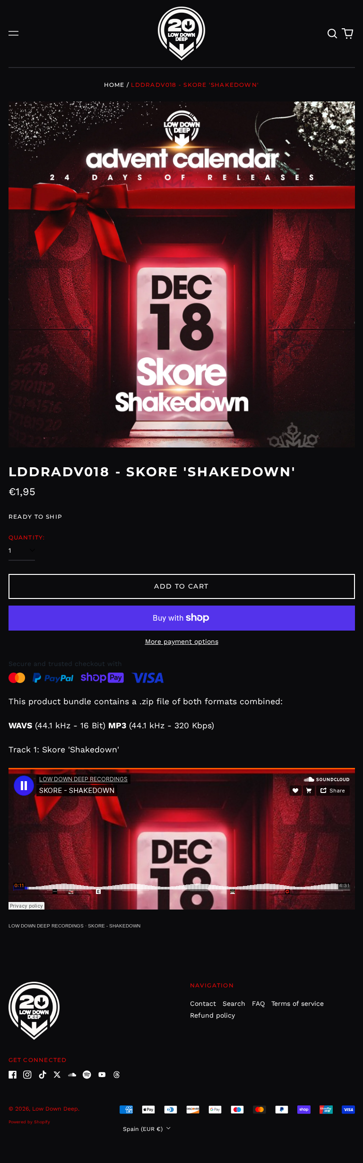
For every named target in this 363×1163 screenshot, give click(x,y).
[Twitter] (57, 1074)
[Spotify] (87, 1074)
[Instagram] (27, 1074)
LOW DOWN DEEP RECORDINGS (46, 925)
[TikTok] (42, 1074)
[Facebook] (13, 1074)
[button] (332, 33)
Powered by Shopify (29, 1122)
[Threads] (116, 1074)
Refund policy (212, 1015)
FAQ (258, 1003)
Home (114, 84)
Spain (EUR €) (143, 1129)
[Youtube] (102, 1074)
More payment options (181, 641)
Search (234, 1003)
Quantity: (27, 537)
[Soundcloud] (72, 1074)
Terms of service (297, 1003)
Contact (203, 1003)
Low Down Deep (55, 1108)
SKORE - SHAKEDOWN (114, 925)
